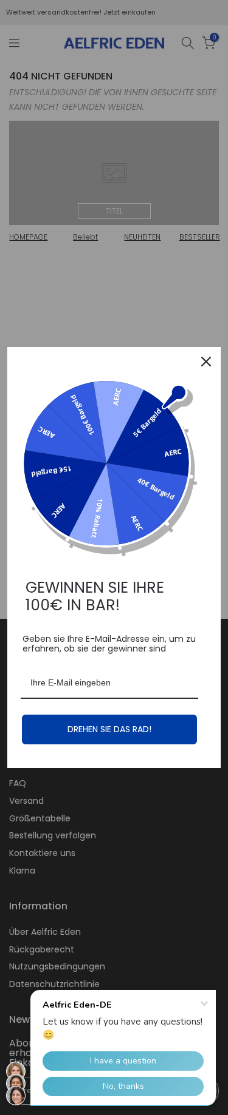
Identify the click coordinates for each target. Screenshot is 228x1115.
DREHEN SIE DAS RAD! (109, 729)
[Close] (206, 361)
